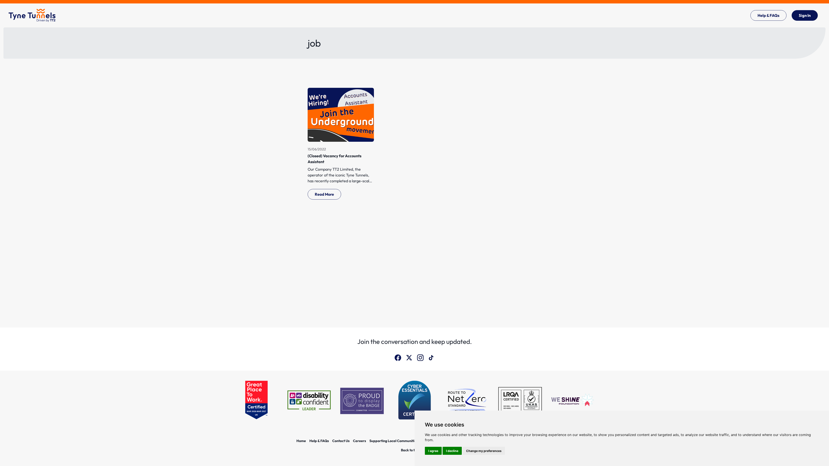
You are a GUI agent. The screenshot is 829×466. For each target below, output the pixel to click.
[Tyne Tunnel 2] (32, 15)
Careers (359, 441)
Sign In (805, 15)
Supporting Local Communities (393, 441)
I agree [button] (433, 451)
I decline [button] (452, 451)
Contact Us (341, 441)
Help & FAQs (768, 15)
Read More (324, 194)
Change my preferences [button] (484, 451)
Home (301, 441)
